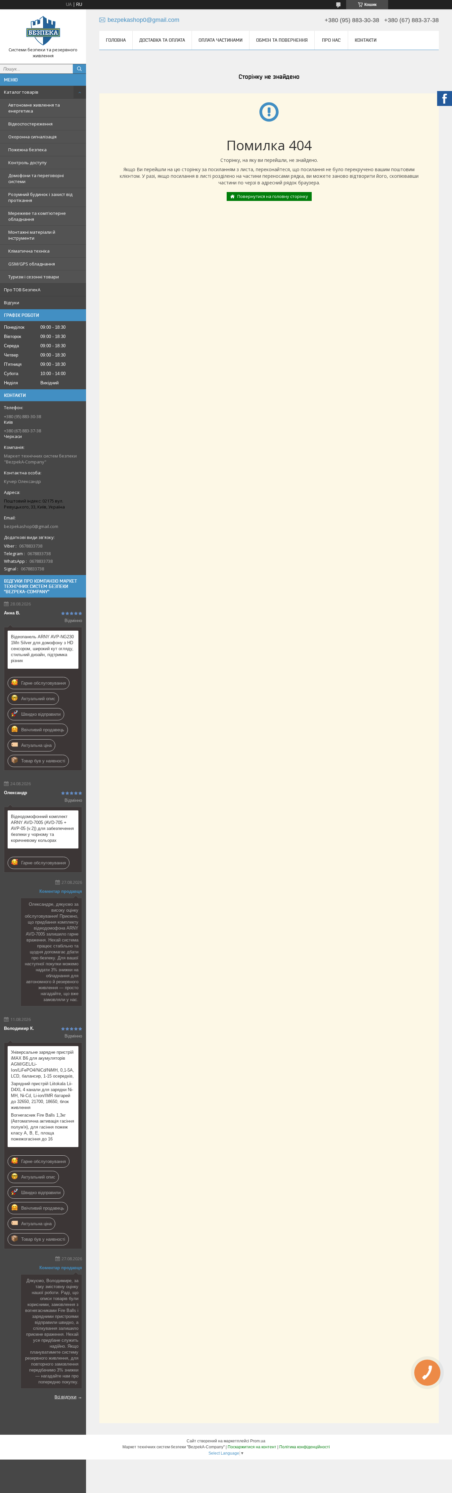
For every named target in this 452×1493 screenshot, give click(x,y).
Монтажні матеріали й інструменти (31, 235)
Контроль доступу (27, 163)
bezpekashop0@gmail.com (31, 526)
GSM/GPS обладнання (31, 264)
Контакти (366, 40)
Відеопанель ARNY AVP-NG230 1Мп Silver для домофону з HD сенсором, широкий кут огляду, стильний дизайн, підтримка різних (42, 648)
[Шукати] (79, 69)
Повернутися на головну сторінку (272, 196)
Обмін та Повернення (282, 40)
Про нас (331, 40)
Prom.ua (257, 1441)
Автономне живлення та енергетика (34, 108)
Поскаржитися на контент (252, 1447)
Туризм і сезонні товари (33, 277)
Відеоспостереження (30, 124)
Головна (116, 40)
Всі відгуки (65, 1397)
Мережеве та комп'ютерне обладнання (37, 216)
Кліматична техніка (29, 251)
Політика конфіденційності (304, 1447)
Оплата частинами (221, 40)
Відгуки (11, 303)
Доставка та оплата (162, 40)
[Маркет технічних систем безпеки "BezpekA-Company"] (43, 30)
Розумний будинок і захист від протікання (40, 197)
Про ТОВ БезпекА (22, 290)
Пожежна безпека (27, 150)
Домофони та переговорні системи (36, 178)
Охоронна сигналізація (32, 137)
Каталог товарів (21, 92)
